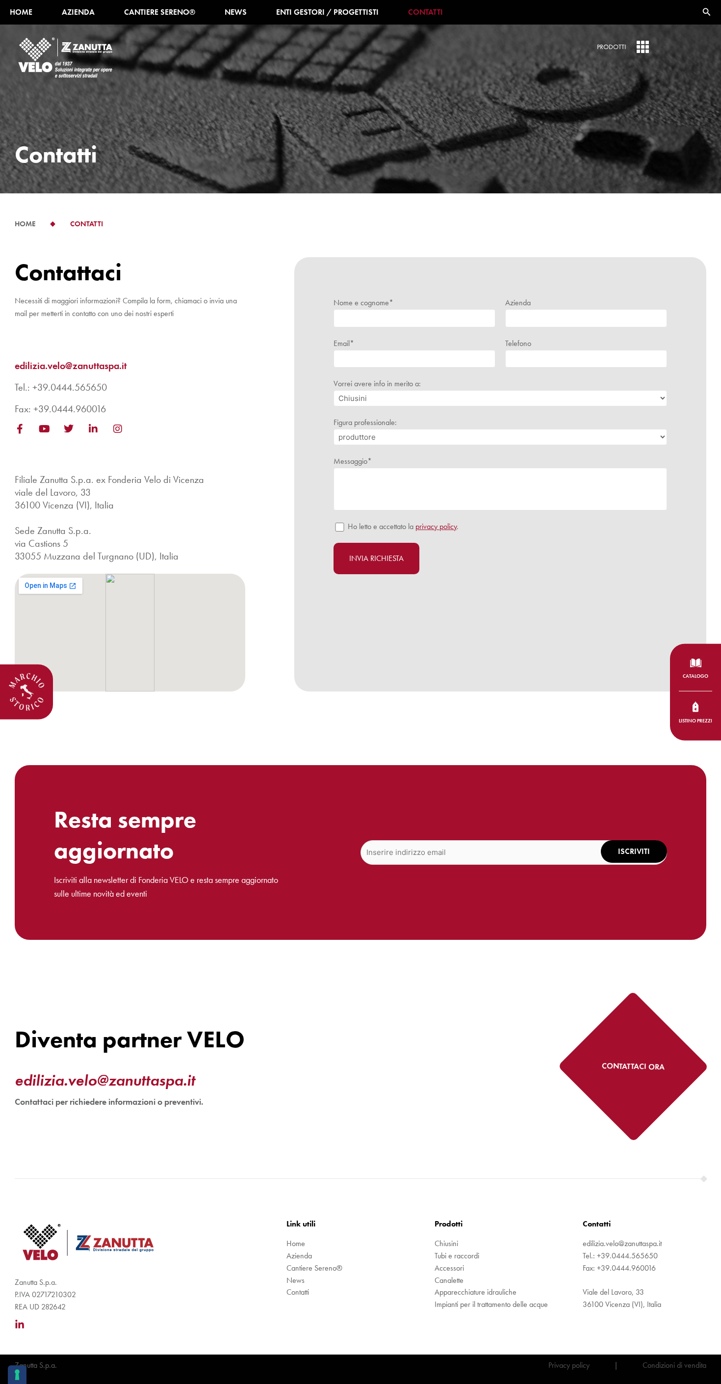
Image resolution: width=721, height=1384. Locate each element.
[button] (706, 12)
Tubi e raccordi (457, 1256)
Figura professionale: (365, 422)
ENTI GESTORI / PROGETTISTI (327, 12)
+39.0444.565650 (69, 387)
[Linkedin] (20, 1325)
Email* (344, 343)
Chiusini (446, 1243)
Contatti (425, 12)
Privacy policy (569, 1365)
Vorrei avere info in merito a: (377, 383)
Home (21, 12)
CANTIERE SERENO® (159, 12)
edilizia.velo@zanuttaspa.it (71, 365)
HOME (25, 224)
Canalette (449, 1280)
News (236, 12)
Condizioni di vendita (674, 1365)
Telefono (518, 343)
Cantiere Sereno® (314, 1268)
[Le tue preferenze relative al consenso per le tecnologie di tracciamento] (17, 1374)
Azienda (78, 12)
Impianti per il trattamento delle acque (491, 1304)
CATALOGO (695, 675)
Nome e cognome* (363, 302)
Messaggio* (353, 461)
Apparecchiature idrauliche (475, 1292)
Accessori (449, 1268)
